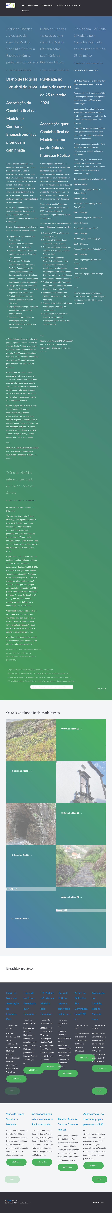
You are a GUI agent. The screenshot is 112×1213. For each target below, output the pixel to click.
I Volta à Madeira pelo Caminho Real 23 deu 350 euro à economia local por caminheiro (41, 681)
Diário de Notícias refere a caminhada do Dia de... (64, 1003)
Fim (69, 687)
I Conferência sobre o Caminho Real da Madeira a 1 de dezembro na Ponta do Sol (39, 677)
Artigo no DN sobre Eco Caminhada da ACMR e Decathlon (30, 670)
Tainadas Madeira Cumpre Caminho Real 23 (68, 1124)
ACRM (9, 1201)
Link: (76, 288)
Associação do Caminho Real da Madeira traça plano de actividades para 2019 (38, 673)
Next (99, 1091)
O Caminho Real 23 (71, 729)
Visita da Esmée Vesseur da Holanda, (15, 1119)
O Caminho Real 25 (71, 813)
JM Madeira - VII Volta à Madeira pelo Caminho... (47, 1003)
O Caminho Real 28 (21, 918)
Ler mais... (16, 1079)
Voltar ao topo (99, 1202)
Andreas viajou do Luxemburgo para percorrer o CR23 (93, 1119)
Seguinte (62, 687)
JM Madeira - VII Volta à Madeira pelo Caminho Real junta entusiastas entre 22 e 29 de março (90, 42)
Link (8, 443)
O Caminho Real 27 (71, 897)
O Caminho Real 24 (21, 771)
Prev (12, 1091)
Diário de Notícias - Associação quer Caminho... (29, 1003)
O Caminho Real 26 (21, 855)
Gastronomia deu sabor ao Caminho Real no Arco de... (42, 1119)
